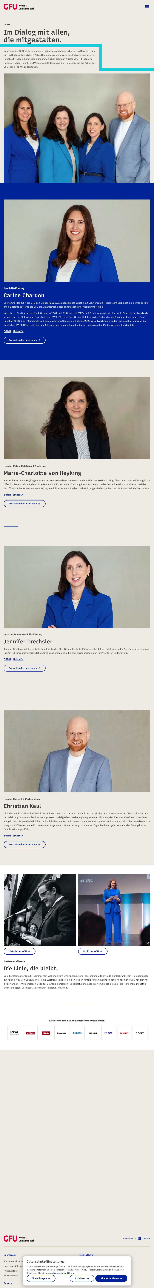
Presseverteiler (11, 1270)
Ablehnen (80, 1278)
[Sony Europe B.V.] (121, 1033)
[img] (148, 943)
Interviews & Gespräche (15, 1266)
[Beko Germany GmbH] (136, 1033)
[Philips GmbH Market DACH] (58, 1033)
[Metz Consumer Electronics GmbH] (11, 1033)
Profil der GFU (91, 951)
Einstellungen (39, 1278)
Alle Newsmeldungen (14, 1261)
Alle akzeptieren (109, 1278)
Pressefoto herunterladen (23, 340)
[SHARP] (105, 1033)
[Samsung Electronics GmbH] (74, 1033)
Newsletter (127, 1238)
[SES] (90, 1033)
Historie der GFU (18, 951)
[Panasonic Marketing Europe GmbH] (43, 1033)
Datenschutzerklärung (63, 1273)
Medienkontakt (11, 1275)
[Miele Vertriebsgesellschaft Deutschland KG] (27, 1033)
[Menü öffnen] (147, 6)
